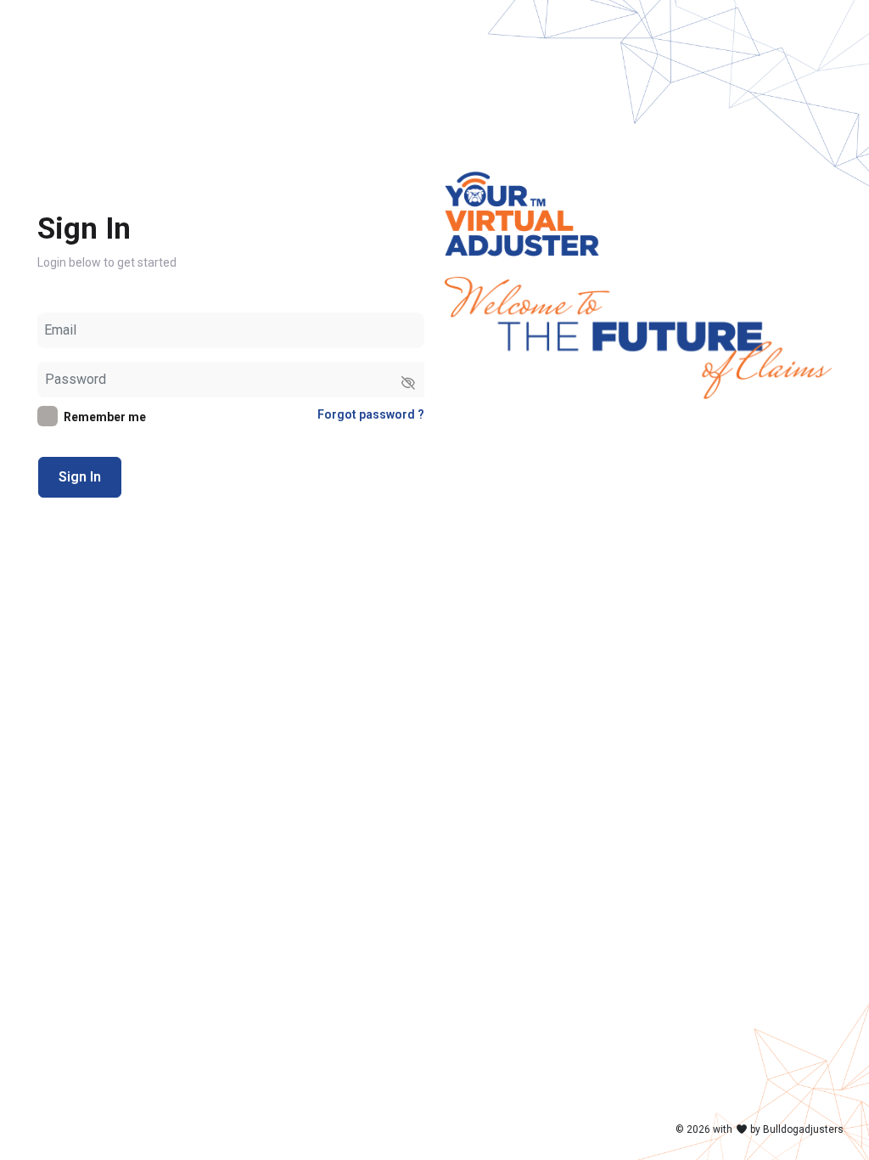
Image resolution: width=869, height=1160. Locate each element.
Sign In (80, 477)
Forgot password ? (370, 414)
